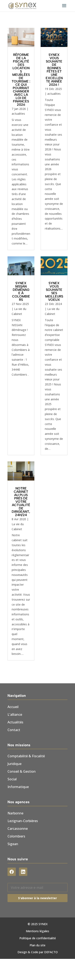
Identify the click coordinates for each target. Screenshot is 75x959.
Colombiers (16, 836)
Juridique (14, 763)
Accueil (13, 706)
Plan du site (37, 945)
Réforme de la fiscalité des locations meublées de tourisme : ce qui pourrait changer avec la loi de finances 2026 (21, 80)
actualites (18, 114)
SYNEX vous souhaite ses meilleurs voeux (54, 291)
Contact (14, 730)
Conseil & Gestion (22, 771)
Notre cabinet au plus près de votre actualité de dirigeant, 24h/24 (21, 501)
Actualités (15, 722)
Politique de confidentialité (37, 938)
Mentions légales (37, 931)
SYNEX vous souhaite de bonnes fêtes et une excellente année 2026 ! (54, 70)
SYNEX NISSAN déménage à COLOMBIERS (21, 291)
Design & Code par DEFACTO (38, 952)
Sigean (13, 844)
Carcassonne (18, 828)
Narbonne (15, 813)
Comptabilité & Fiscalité (26, 756)
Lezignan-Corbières (23, 821)
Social (12, 779)
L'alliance (15, 714)
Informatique (18, 786)
